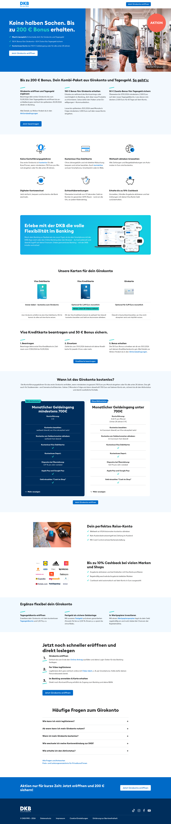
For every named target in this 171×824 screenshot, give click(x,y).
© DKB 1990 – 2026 (28, 818)
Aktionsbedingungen (29, 113)
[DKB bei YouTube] (133, 810)
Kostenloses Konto (20, 46)
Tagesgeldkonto (27, 621)
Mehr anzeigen (34, 492)
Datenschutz (45, 818)
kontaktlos (98, 165)
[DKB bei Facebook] (144, 810)
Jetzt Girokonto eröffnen (138, 4)
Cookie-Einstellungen (79, 818)
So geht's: (141, 80)
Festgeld (78, 618)
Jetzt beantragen (31, 124)
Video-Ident (87, 671)
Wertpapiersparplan (126, 618)
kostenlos (43, 162)
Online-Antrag (76, 659)
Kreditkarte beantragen (86, 361)
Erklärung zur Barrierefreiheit (105, 818)
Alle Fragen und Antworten (53, 760)
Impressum (60, 818)
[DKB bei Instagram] (139, 810)
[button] (85, 721)
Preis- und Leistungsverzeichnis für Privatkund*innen (64, 763)
